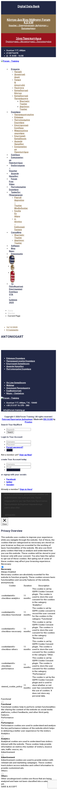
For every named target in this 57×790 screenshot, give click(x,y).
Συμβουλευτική (13, 391)
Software (15, 246)
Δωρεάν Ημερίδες (19, 142)
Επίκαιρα (18, 117)
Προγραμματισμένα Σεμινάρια (20, 361)
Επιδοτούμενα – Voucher (17, 168)
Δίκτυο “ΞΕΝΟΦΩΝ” (16, 267)
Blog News (12, 249)
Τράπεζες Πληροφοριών (16, 193)
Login (9, 450)
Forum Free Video (13, 181)
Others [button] (4, 771)
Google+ (10, 484)
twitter (9, 482)
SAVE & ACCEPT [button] (9, 786)
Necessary (6, 569)
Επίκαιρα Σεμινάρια (15, 358)
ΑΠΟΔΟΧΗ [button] (10, 515)
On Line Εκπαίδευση (16, 382)
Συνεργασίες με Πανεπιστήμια (16, 160)
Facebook (11, 479)
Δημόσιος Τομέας (24, 108)
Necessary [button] (6, 564)
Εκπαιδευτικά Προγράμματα (21, 97)
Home (10, 310)
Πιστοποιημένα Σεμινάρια (22, 121)
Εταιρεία (15, 69)
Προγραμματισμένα (24, 114)
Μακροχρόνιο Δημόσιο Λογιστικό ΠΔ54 (18, 276)
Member (11, 313)
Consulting (16, 232)
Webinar (10, 385)
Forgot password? (14, 447)
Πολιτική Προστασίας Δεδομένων (17, 419)
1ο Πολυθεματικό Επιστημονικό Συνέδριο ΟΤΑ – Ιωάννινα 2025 (16, 293)
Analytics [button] (5, 733)
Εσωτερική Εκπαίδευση (20, 137)
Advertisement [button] (8, 752)
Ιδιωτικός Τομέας (25, 102)
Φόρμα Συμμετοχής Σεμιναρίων (15, 260)
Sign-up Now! (25, 455)
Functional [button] (6, 699)
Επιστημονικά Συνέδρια (21, 126)
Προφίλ (18, 72)
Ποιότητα (19, 88)
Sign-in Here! (26, 489)
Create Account (13, 470)
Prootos (28, 422)
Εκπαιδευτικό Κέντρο (21, 91)
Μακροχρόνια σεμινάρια (21, 132)
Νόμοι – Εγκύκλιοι (15, 393)
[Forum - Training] (10, 61)
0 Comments (12, 330)
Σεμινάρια (15, 112)
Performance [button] (7, 717)
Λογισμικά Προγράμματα (18, 388)
